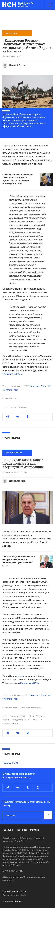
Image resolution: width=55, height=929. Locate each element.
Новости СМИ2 (10, 763)
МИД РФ (37, 719)
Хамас (13, 407)
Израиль (23, 407)
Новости (34, 386)
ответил (21, 676)
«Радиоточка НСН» (12, 374)
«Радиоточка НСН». (29, 683)
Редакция (7, 829)
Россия (6, 719)
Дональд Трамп (18, 716)
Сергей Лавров (10, 723)
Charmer (18, 901)
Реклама (34, 829)
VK (49, 386)
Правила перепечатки (14, 891)
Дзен (43, 386)
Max (16, 389)
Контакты (21, 829)
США (31, 716)
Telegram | (8, 389)
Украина (40, 716)
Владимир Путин (21, 719)
